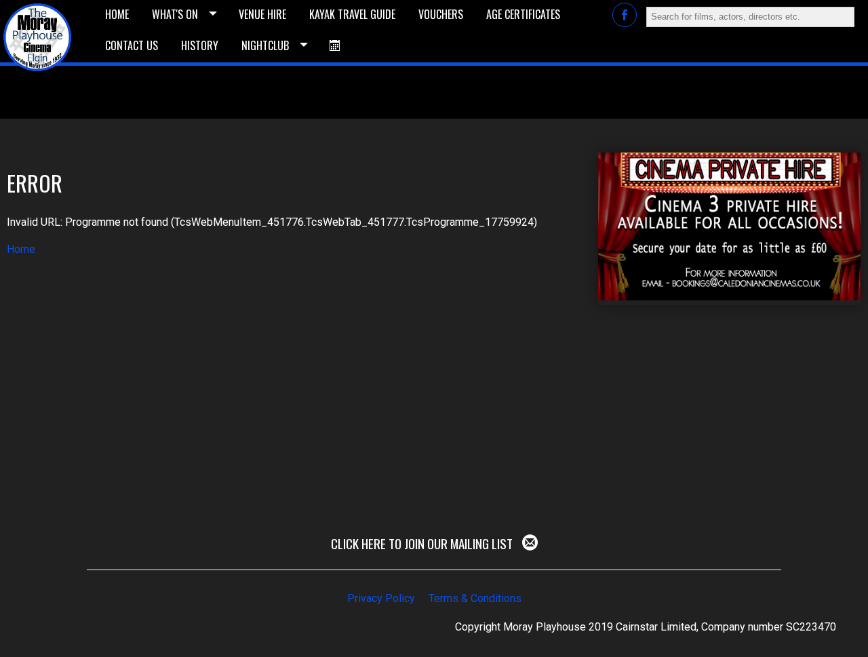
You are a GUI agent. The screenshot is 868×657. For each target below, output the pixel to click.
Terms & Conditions (475, 598)
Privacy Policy (381, 598)
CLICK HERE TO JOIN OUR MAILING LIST (423, 543)
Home (21, 249)
